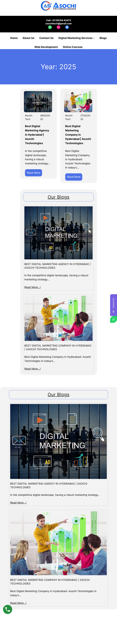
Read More (34, 173)
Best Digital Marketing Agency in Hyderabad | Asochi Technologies (37, 135)
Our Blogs (58, 197)
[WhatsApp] (113, 319)
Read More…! (32, 287)
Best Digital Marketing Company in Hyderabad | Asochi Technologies (78, 135)
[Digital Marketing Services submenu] (94, 38)
